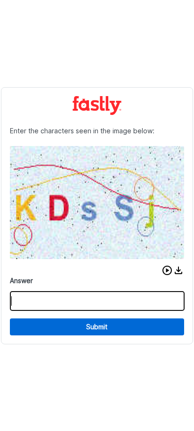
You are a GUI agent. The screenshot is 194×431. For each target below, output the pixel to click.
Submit (96, 327)
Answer (21, 280)
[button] (167, 270)
